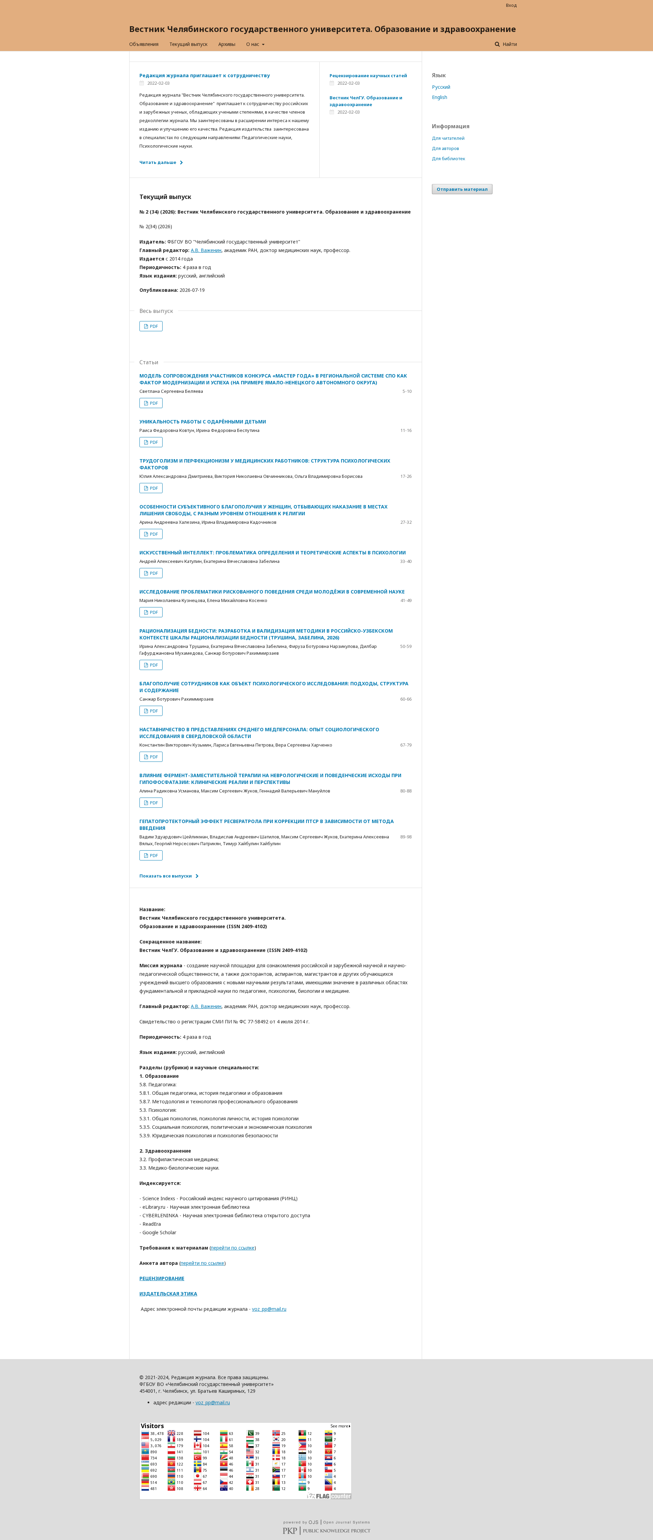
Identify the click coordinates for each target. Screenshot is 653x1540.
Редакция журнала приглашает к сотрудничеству (204, 75)
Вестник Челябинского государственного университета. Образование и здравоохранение (322, 28)
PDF (153, 326)
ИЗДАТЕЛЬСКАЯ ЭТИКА (168, 1293)
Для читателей (448, 138)
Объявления (143, 44)
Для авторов (445, 148)
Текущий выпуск (188, 44)
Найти (509, 44)
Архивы (226, 44)
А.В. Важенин (206, 250)
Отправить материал (462, 189)
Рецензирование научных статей (368, 75)
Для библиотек (448, 158)
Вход (511, 5)
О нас (253, 44)
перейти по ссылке (232, 1247)
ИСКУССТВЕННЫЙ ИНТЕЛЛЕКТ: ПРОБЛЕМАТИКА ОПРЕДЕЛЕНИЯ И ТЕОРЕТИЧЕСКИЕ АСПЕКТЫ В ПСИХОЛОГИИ (272, 552)
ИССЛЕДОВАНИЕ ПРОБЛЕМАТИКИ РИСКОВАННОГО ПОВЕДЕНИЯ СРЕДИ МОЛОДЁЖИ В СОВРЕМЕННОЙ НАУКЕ (272, 591)
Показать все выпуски (165, 876)
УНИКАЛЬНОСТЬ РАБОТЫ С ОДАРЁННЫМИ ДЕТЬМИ (202, 421)
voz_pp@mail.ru (269, 1309)
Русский (441, 87)
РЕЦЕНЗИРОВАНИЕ (161, 1278)
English (439, 97)
